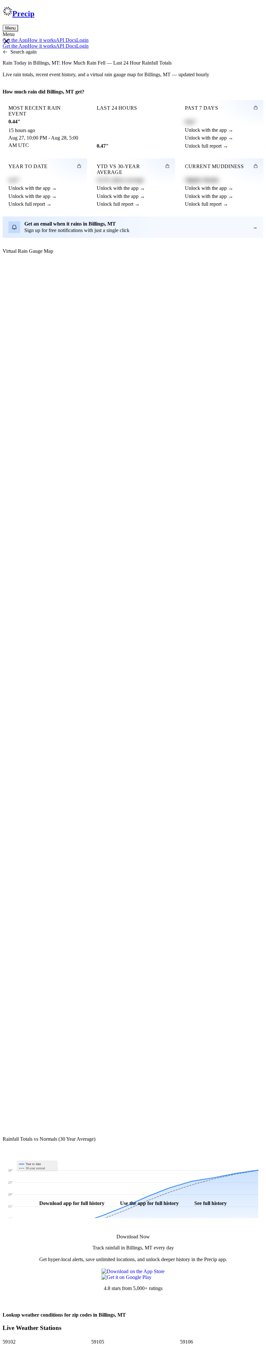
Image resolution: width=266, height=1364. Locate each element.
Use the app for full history (149, 1203)
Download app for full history (71, 1203)
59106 (186, 1342)
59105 (97, 1342)
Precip (23, 13)
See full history (210, 1203)
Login (82, 40)
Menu (10, 28)
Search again (23, 52)
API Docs (66, 40)
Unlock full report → (206, 146)
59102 (9, 1342)
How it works (42, 40)
